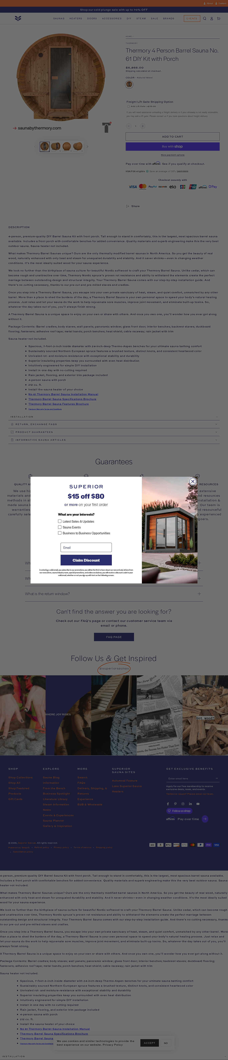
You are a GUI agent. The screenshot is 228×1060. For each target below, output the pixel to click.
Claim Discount (86, 560)
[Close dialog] (192, 481)
